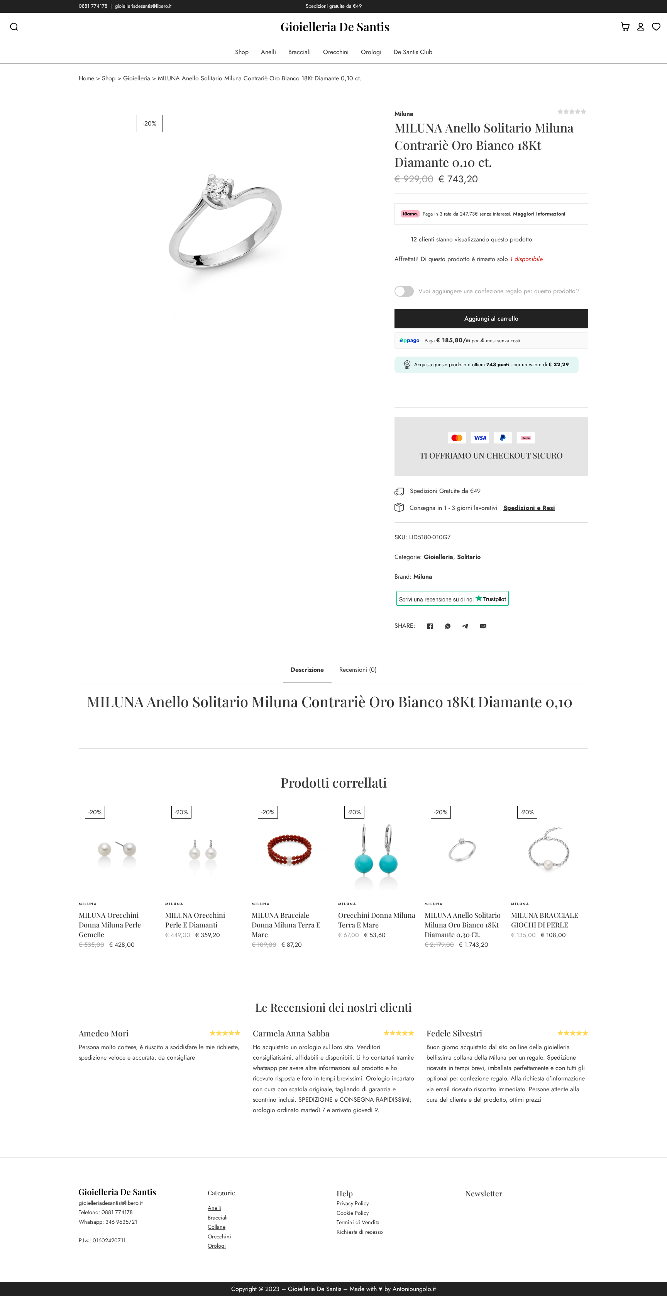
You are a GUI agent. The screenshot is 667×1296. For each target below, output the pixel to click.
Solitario (469, 556)
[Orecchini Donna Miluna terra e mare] (376, 849)
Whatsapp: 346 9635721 (108, 1222)
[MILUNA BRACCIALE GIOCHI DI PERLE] (549, 849)
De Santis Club (413, 52)
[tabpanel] (333, 715)
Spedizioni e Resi (529, 507)
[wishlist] (656, 26)
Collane (216, 1227)
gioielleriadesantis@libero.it (143, 6)
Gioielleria (136, 78)
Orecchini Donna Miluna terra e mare (376, 919)
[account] (640, 26)
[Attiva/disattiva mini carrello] (625, 26)
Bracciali (299, 52)
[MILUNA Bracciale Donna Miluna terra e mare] (290, 849)
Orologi (371, 52)
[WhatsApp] (448, 626)
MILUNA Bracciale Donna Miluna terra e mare (286, 924)
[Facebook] (430, 626)
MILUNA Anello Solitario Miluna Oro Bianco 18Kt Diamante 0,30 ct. (463, 924)
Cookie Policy (353, 1213)
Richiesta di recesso (360, 1232)
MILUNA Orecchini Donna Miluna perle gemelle (110, 924)
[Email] (483, 626)
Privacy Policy (353, 1203)
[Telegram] (465, 626)
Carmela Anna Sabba (291, 1033)
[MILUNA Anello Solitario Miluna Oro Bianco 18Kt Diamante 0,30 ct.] (463, 849)
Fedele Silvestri (454, 1033)
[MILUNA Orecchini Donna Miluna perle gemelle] (117, 849)
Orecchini (336, 52)
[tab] (307, 670)
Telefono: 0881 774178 (106, 1212)
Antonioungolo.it (414, 1288)
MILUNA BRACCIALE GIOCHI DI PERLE (544, 919)
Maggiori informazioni (539, 213)
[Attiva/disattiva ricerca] (14, 26)
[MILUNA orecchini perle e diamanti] (203, 849)
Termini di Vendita (358, 1222)
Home (86, 78)
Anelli (268, 52)
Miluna (403, 113)
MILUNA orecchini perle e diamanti (195, 919)
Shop (242, 52)
